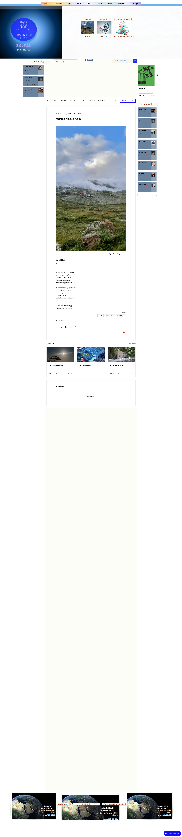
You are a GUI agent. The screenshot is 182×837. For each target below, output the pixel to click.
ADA (47, 101)
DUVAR (92, 101)
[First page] (137, 195)
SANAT (63, 101)
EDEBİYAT (73, 101)
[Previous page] (142, 195)
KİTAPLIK (83, 101)
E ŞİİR (100, 315)
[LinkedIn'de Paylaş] (66, 327)
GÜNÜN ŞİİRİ (121, 315)
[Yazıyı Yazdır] (75, 327)
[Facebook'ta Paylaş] (57, 327)
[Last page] (157, 195)
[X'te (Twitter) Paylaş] (61, 327)
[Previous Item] (135, 75)
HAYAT (55, 101)
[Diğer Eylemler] (125, 114)
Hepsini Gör (132, 343)
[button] (115, 101)
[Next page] (152, 195)
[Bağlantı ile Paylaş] (71, 327)
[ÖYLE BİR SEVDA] (60, 354)
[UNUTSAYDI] (91, 354)
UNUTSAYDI (85, 366)
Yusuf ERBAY (110, 315)
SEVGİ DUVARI (117, 366)
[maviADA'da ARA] (135, 61)
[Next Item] (157, 75)
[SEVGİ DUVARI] (121, 354)
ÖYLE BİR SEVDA (56, 366)
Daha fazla (102, 101)
